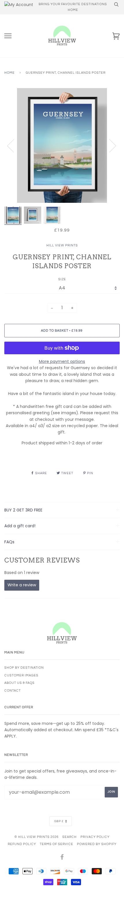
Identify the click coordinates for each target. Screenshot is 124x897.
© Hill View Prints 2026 (36, 836)
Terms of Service (56, 844)
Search (69, 836)
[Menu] (8, 36)
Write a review (21, 585)
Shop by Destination (24, 667)
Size (62, 279)
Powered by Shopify (97, 844)
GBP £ (59, 821)
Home (9, 72)
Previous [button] (14, 145)
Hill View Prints (62, 245)
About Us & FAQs (19, 682)
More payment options (62, 361)
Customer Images (21, 675)
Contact (12, 690)
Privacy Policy (95, 836)
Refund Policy (22, 844)
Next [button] (109, 145)
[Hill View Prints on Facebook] (62, 858)
